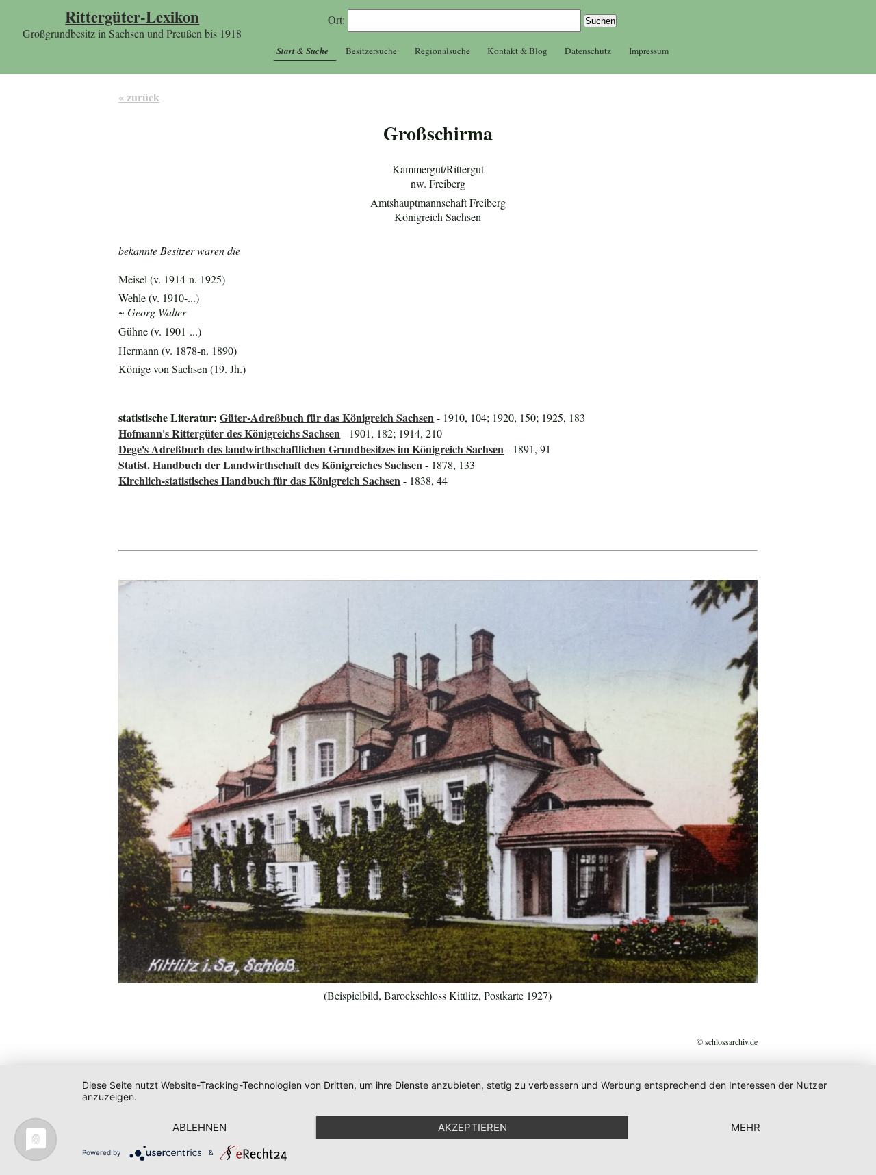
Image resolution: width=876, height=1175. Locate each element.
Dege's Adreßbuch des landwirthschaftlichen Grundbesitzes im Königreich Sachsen (311, 449)
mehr (745, 1127)
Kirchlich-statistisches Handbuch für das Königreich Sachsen (259, 480)
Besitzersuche (371, 51)
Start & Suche (302, 51)
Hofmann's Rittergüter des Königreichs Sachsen (229, 433)
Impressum (649, 51)
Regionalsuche (442, 51)
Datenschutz (588, 51)
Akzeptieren (472, 1127)
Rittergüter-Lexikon (132, 16)
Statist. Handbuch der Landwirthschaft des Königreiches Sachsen (270, 464)
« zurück (138, 97)
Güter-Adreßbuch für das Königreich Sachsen (327, 417)
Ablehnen (199, 1127)
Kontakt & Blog (517, 51)
